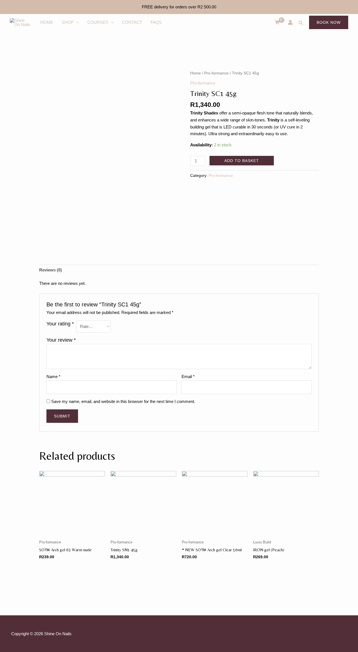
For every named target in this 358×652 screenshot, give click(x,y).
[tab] (50, 270)
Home (46, 22)
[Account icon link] (290, 22)
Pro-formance (216, 73)
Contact (132, 22)
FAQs (156, 22)
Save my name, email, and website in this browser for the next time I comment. (123, 401)
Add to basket (241, 160)
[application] (76, 22)
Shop (68, 22)
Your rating (60, 324)
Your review (61, 340)
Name (53, 376)
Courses (97, 22)
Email (188, 376)
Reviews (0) (50, 270)
